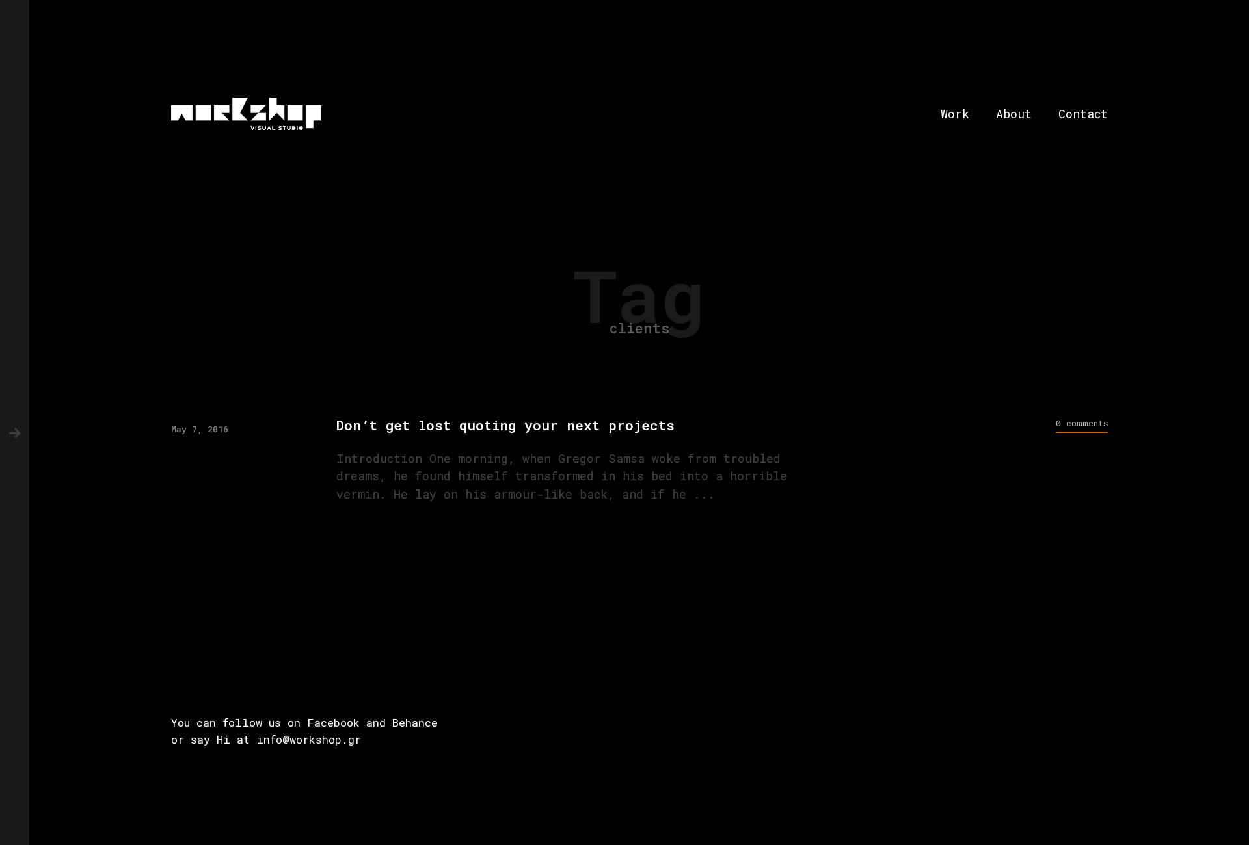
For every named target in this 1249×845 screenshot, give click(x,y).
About (1014, 114)
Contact (1083, 114)
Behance (415, 722)
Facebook (333, 722)
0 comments (1082, 423)
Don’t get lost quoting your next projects (505, 425)
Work (955, 114)
